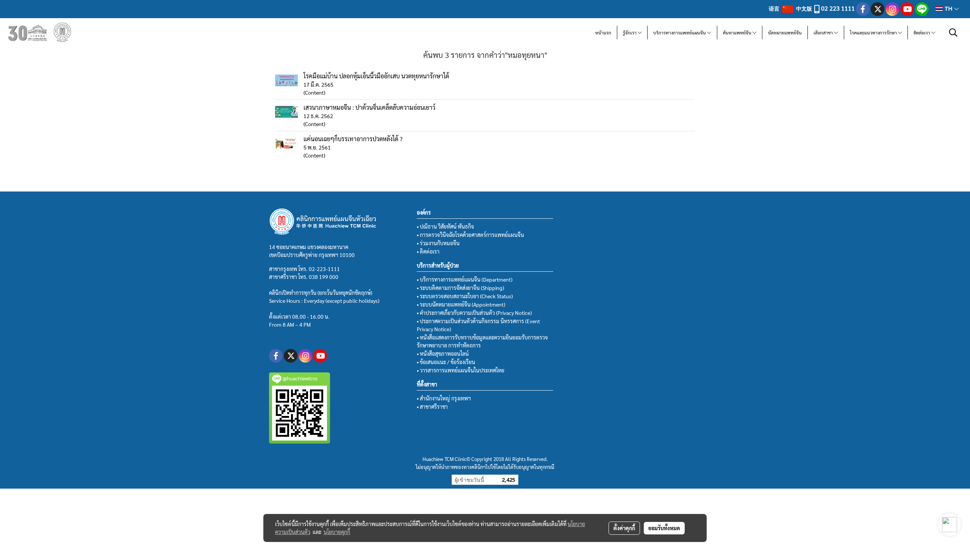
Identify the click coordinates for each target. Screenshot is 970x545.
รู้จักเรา (630, 33)
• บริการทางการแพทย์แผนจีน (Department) (464, 279)
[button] (953, 32)
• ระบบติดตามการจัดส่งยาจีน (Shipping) (460, 287)
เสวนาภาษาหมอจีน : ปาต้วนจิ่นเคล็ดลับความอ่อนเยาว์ (369, 107)
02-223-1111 (324, 268)
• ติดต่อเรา (428, 251)
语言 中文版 (791, 8)
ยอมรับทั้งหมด (664, 528)
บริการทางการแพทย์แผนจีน (680, 33)
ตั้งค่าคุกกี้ (624, 528)
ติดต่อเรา (922, 33)
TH (948, 9)
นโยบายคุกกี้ (337, 531)
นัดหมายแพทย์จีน (785, 33)
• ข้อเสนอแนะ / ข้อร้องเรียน (446, 361)
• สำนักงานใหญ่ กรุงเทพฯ (444, 398)
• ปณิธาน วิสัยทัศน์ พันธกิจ (445, 226)
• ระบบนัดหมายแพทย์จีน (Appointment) (461, 304)
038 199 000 (323, 276)
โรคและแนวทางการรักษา (874, 33)
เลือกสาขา (824, 33)
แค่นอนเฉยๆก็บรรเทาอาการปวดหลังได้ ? (353, 139)
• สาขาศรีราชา (432, 406)
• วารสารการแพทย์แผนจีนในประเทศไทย (460, 370)
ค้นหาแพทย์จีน (738, 33)
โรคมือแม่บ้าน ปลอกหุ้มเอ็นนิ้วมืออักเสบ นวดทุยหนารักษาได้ (376, 76)
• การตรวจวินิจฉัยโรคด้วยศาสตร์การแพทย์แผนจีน (470, 234)
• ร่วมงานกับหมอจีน (438, 243)
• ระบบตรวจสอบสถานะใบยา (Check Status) (465, 296)
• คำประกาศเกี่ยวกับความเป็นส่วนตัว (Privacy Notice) (474, 312)
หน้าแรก (603, 33)
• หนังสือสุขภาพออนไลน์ (443, 353)
